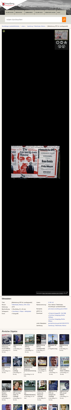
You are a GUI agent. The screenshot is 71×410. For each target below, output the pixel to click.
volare (23, 26)
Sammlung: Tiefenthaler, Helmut (36, 26)
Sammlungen (29, 12)
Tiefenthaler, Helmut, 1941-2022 (21, 304)
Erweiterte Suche (50, 12)
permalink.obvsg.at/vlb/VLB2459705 (58, 323)
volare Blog (39, 12)
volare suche (9, 12)
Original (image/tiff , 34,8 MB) (57, 313)
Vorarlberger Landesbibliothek (10, 26)
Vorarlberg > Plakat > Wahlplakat (22, 311)
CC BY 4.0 (51, 302)
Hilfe (58, 12)
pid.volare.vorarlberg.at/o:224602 (57, 309)
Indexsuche (19, 12)
